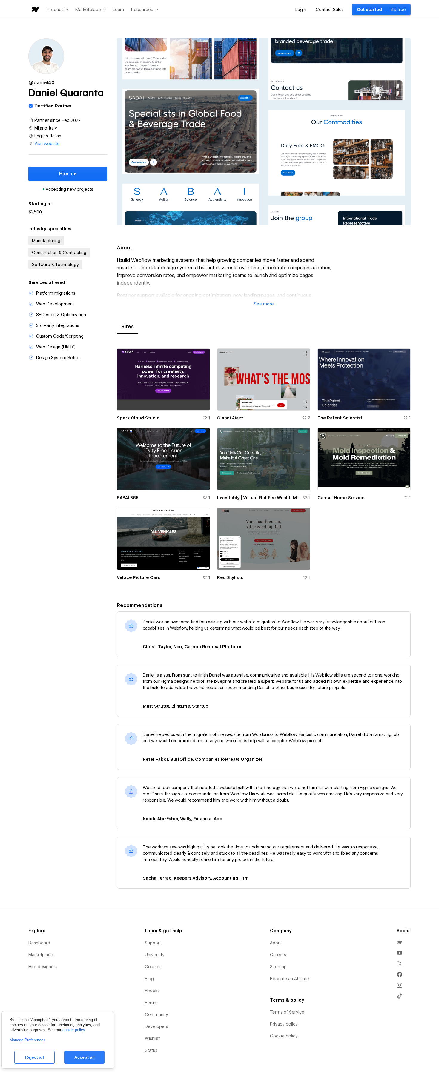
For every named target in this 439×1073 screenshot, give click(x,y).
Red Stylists (230, 577)
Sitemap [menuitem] (278, 966)
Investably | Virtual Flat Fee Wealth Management (258, 497)
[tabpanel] (264, 468)
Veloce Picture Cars (138, 577)
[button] (57, 9)
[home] (35, 9)
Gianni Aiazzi (231, 418)
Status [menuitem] (151, 1050)
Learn (118, 9)
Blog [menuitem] (149, 978)
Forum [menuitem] (151, 1002)
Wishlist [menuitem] (152, 1038)
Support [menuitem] (153, 942)
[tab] (127, 326)
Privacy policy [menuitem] (284, 1024)
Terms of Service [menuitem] (287, 1012)
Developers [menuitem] (156, 1026)
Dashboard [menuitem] (39, 942)
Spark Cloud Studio (138, 418)
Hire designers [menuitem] (42, 966)
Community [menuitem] (156, 1014)
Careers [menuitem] (278, 954)
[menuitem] (400, 942)
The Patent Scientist (339, 418)
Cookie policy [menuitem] (284, 1036)
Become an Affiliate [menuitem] (289, 978)
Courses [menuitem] (153, 966)
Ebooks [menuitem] (152, 990)
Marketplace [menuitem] (40, 954)
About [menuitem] (276, 942)
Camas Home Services (342, 497)
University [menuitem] (155, 954)
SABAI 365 (128, 497)
